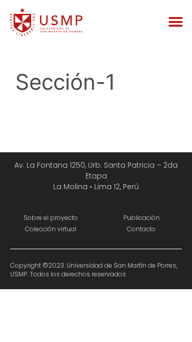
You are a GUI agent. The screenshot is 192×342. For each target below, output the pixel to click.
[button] (175, 21)
